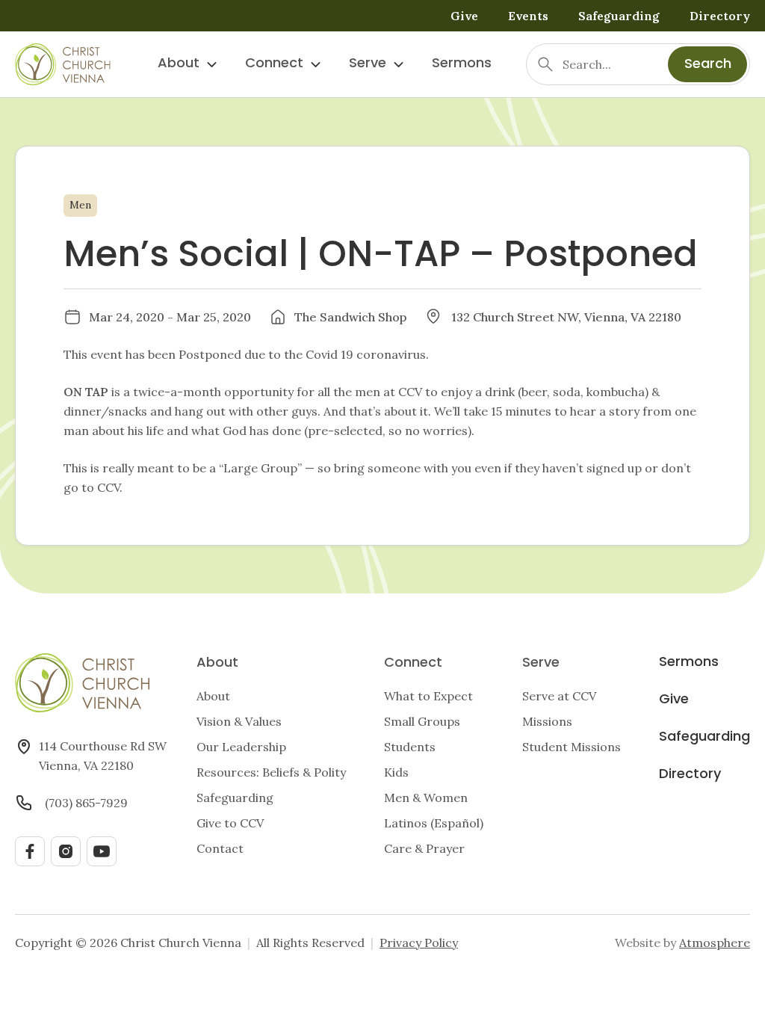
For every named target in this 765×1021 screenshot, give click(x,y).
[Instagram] (66, 851)
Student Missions (571, 746)
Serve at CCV (559, 695)
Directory (720, 15)
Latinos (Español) (433, 822)
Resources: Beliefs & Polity (271, 772)
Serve (367, 64)
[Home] (63, 64)
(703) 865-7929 (86, 802)
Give (464, 15)
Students (410, 746)
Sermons (462, 64)
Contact (220, 848)
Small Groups (422, 721)
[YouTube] (102, 851)
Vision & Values (239, 721)
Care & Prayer (424, 848)
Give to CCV (230, 822)
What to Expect (428, 695)
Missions (547, 721)
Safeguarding (619, 15)
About (178, 64)
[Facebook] (30, 851)
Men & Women (426, 797)
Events (528, 15)
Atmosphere (714, 942)
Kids (396, 772)
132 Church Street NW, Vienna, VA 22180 (566, 316)
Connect (274, 64)
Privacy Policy (419, 942)
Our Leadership (241, 746)
